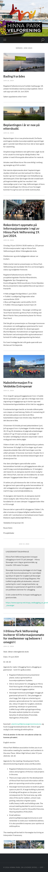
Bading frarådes (14, 76)
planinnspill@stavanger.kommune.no (26, 724)
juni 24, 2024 (8, 240)
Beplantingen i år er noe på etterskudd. (21, 126)
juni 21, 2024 (8, 390)
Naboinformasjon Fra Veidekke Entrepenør (17, 384)
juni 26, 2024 (8, 80)
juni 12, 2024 (8, 646)
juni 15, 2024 (24, 544)
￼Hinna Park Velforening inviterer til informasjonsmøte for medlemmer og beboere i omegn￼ (23, 636)
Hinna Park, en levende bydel (24, 867)
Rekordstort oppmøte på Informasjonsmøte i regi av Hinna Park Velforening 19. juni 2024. (21, 230)
